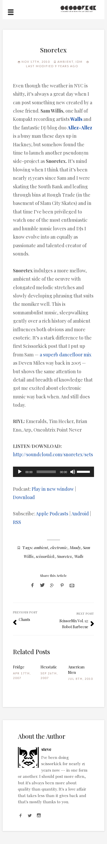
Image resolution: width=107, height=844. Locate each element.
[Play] (19, 471)
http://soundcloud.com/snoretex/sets (53, 454)
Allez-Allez (80, 127)
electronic (58, 547)
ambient (41, 547)
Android (80, 513)
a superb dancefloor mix (65, 354)
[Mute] (72, 471)
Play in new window (53, 489)
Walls (76, 119)
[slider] (84, 471)
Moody (75, 547)
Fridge (18, 666)
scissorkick (45, 556)
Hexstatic (49, 666)
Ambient (65, 61)
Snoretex (64, 556)
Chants (24, 619)
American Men (76, 669)
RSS (17, 522)
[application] (53, 472)
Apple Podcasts (52, 513)
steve (46, 749)
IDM (79, 61)
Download (24, 497)
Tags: (27, 547)
